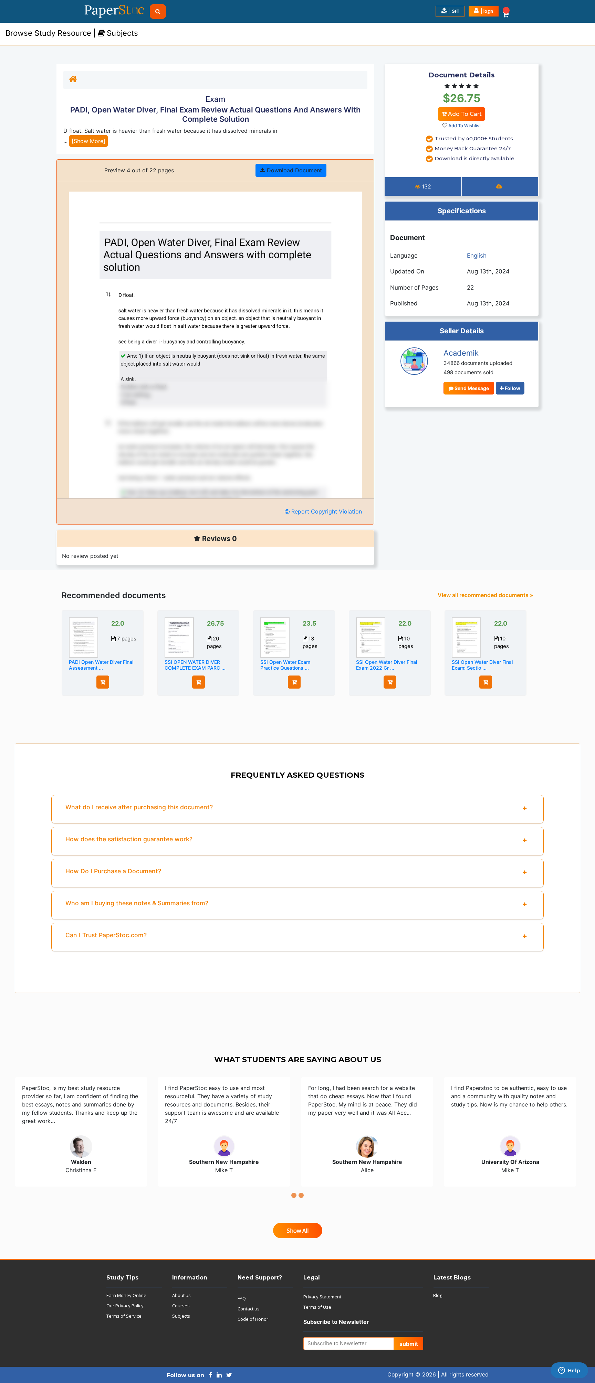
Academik (461, 352)
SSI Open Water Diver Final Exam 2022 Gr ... (386, 665)
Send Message (471, 388)
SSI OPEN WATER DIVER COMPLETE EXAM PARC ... (195, 665)
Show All (298, 1230)
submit (408, 1343)
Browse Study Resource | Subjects (72, 33)
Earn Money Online (126, 1295)
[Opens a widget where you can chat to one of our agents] (569, 1371)
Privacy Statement (322, 1297)
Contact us (249, 1309)
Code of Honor (253, 1319)
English (477, 255)
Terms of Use (317, 1307)
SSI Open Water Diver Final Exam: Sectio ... (482, 665)
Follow (512, 388)
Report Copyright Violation (326, 511)
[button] (484, 11)
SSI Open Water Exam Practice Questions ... (285, 665)
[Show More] (88, 141)
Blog (437, 1295)
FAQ (242, 1298)
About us (181, 1295)
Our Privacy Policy (125, 1306)
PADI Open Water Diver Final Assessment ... (101, 665)
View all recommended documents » (485, 595)
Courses (181, 1306)
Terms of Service (124, 1316)
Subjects (181, 1316)
